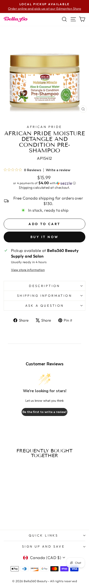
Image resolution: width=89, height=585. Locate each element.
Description (44, 286)
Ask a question (44, 305)
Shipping (26, 187)
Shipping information (44, 295)
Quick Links (43, 535)
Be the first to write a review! (44, 412)
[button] (44, 183)
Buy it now (44, 237)
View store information (28, 270)
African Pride (44, 127)
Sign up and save (43, 546)
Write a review (58, 170)
